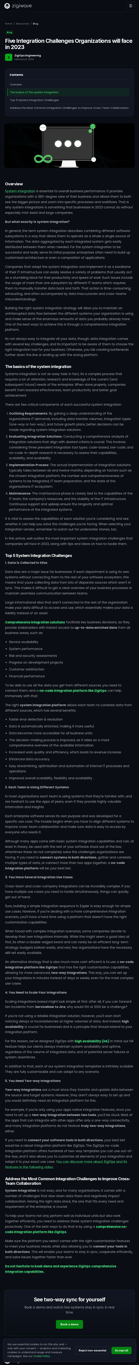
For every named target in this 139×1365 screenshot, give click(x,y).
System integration (20, 191)
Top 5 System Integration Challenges (34, 100)
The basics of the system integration (34, 92)
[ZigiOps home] (18, 6)
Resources (22, 23)
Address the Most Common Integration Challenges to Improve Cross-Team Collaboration (69, 108)
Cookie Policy (41, 1356)
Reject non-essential (92, 1350)
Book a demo (69, 1324)
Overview (16, 84)
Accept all (121, 1350)
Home (8, 23)
